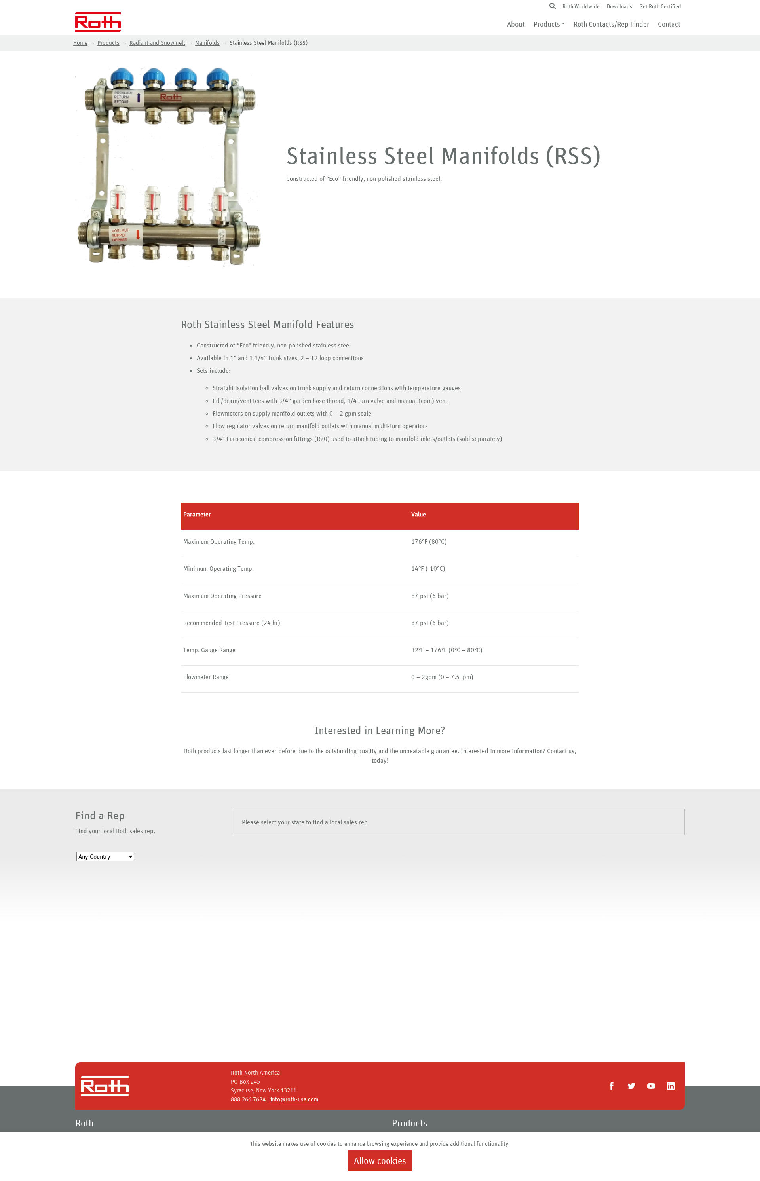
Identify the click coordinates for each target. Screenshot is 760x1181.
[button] (553, 6)
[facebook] (611, 1086)
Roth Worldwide (581, 6)
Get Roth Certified (660, 6)
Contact (669, 23)
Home (80, 42)
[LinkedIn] (671, 1086)
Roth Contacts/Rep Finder (611, 23)
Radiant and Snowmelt (157, 42)
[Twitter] (631, 1086)
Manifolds (207, 42)
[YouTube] (651, 1086)
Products (547, 23)
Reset (91, 888)
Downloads (619, 6)
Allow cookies (380, 1160)
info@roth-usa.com (294, 1099)
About (516, 23)
